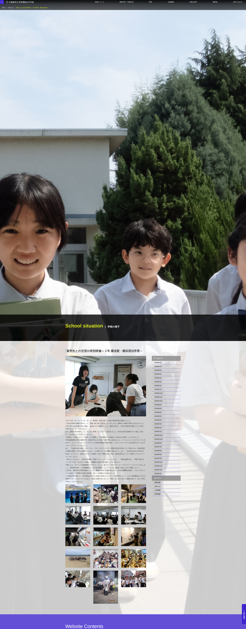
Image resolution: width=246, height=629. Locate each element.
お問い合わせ (237, 2)
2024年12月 (158, 435)
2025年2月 (158, 428)
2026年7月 (158, 366)
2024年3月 (158, 458)
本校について (99, 2)
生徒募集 (171, 2)
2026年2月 (158, 385)
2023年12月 (158, 462)
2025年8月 (158, 408)
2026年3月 (158, 382)
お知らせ (157, 486)
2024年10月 (158, 439)
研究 (150, 2)
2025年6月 (158, 412)
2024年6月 (158, 450)
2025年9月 (158, 405)
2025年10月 (158, 401)
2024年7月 (158, 447)
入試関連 (157, 490)
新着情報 (157, 482)
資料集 (215, 2)
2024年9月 (158, 443)
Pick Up (10, 7)
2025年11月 (158, 397)
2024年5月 (158, 454)
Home (3, 7)
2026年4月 (158, 378)
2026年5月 (158, 374)
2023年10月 (158, 470)
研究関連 (157, 494)
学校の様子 (193, 2)
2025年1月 (158, 431)
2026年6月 (158, 370)
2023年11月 (158, 466)
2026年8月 (158, 362)
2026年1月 (158, 389)
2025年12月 (158, 393)
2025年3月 (158, 424)
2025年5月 (158, 416)
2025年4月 (158, 420)
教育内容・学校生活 (126, 2)
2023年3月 (158, 473)
